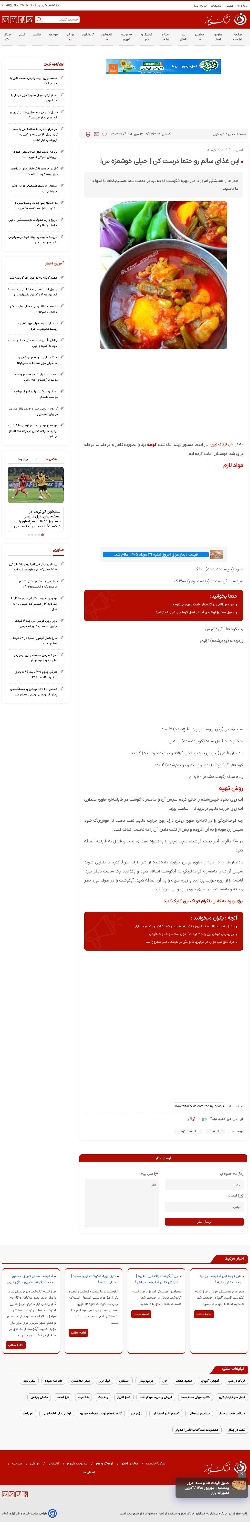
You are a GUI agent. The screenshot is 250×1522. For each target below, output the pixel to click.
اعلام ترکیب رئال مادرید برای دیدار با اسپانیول (34, 98)
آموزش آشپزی (210, 1381)
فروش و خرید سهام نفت (156, 1397)
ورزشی (70, 34)
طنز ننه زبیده (53, 1381)
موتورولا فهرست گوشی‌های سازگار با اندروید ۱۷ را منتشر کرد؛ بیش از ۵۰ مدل (34, 603)
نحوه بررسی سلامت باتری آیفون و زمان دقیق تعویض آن (36, 657)
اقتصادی (106, 34)
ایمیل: (232, 1196)
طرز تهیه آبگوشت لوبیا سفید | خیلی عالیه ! (93, 1279)
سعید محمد (184, 1381)
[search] (39, 19)
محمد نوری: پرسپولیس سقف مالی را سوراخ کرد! (34, 80)
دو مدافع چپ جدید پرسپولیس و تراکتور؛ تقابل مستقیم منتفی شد (36, 205)
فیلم (22, 34)
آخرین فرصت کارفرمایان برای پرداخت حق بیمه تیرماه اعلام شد (34, 171)
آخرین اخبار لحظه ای (166, 1413)
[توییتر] (5, 19)
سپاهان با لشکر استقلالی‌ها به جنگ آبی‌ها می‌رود (35, 188)
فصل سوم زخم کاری (232, 1397)
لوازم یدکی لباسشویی (56, 1413)
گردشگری (88, 34)
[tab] (49, 459)
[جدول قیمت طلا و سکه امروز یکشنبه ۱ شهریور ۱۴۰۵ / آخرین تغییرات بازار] (239, 1485)
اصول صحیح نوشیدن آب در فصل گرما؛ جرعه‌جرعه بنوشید (195, 612)
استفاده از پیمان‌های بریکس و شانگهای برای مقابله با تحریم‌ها (37, 360)
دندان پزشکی (39, 1397)
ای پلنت (28, 1413)
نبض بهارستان (80, 1381)
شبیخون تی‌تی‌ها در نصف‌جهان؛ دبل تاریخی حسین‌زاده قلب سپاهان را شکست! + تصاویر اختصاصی (37, 519)
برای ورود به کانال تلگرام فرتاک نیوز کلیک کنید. (202, 901)
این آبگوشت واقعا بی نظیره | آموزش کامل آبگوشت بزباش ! (156, 1279)
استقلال (124, 1381)
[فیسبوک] (21, 19)
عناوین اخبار (218, 37)
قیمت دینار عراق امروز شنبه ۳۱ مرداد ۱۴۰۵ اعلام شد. (156, 554)
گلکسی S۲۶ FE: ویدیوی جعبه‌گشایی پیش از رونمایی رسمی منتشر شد (34, 691)
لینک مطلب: (234, 1106)
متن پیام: (146, 1174)
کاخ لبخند (63, 1397)
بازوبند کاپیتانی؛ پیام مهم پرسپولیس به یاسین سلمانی (33, 239)
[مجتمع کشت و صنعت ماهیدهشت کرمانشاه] (163, 66)
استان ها (166, 37)
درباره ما (242, 6)
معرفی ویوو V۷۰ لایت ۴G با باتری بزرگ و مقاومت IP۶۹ (36, 674)
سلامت (37, 34)
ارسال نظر (204, 1222)
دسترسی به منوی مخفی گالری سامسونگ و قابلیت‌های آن (38, 584)
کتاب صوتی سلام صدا (195, 1397)
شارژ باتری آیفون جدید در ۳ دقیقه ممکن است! (35, 640)
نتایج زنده (200, 6)
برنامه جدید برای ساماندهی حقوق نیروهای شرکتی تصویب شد (35, 154)
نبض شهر (29, 1381)
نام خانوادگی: (228, 1174)
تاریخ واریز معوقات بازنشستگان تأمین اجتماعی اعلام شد (33, 222)
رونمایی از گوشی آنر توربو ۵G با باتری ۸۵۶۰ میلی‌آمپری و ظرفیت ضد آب (33, 567)
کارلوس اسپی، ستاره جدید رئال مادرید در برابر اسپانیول (33, 411)
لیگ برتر (104, 1381)
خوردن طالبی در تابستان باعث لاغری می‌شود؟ (203, 604)
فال (164, 1381)
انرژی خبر (137, 1413)
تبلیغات (216, 6)
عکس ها (51, 459)
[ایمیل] (97, 134)
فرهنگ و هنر (146, 37)
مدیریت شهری (126, 37)
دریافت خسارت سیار (232, 1413)
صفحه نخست (237, 37)
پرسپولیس (146, 1381)
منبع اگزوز (123, 1397)
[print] (88, 134)
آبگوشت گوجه (188, 1131)
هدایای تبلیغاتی (199, 1413)
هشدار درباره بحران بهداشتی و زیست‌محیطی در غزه (38, 326)
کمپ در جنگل (236, 1430)
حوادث (53, 34)
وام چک (103, 1397)
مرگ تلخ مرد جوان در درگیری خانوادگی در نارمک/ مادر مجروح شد (190, 942)
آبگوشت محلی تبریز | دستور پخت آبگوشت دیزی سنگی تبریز (30, 1279)
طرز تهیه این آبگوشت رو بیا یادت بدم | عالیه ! (220, 1279)
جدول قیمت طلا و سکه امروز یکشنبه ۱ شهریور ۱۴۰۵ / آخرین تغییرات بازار (207, 1488)
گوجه (152, 445)
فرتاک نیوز (219, 444)
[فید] (29, 19)
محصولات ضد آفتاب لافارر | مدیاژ (197, 1430)
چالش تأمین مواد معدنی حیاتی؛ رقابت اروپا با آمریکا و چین (33, 343)
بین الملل (183, 37)
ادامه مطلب (204, 1314)
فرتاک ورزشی (236, 1381)
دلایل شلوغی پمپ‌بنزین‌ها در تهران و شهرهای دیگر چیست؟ (34, 115)
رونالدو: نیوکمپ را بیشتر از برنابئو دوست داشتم (36, 394)
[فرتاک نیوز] (225, 26)
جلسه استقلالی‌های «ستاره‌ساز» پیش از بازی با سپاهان (34, 309)
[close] (242, 1474)
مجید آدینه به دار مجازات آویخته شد (34, 278)
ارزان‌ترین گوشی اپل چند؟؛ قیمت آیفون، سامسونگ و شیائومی (192, 934)
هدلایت (83, 1397)
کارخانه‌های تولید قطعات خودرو (101, 1413)
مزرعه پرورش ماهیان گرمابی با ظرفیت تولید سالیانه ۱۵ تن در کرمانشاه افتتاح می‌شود (33, 431)
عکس (229, 6)
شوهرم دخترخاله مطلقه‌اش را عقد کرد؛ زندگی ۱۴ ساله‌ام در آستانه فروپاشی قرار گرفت (35, 134)
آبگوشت (215, 1131)
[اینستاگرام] (13, 19)
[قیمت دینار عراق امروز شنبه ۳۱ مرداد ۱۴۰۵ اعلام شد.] (216, 554)
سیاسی (200, 34)
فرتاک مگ (7, 37)
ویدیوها (23, 459)
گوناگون (219, 134)
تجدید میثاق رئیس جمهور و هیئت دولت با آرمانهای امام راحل (35, 377)
